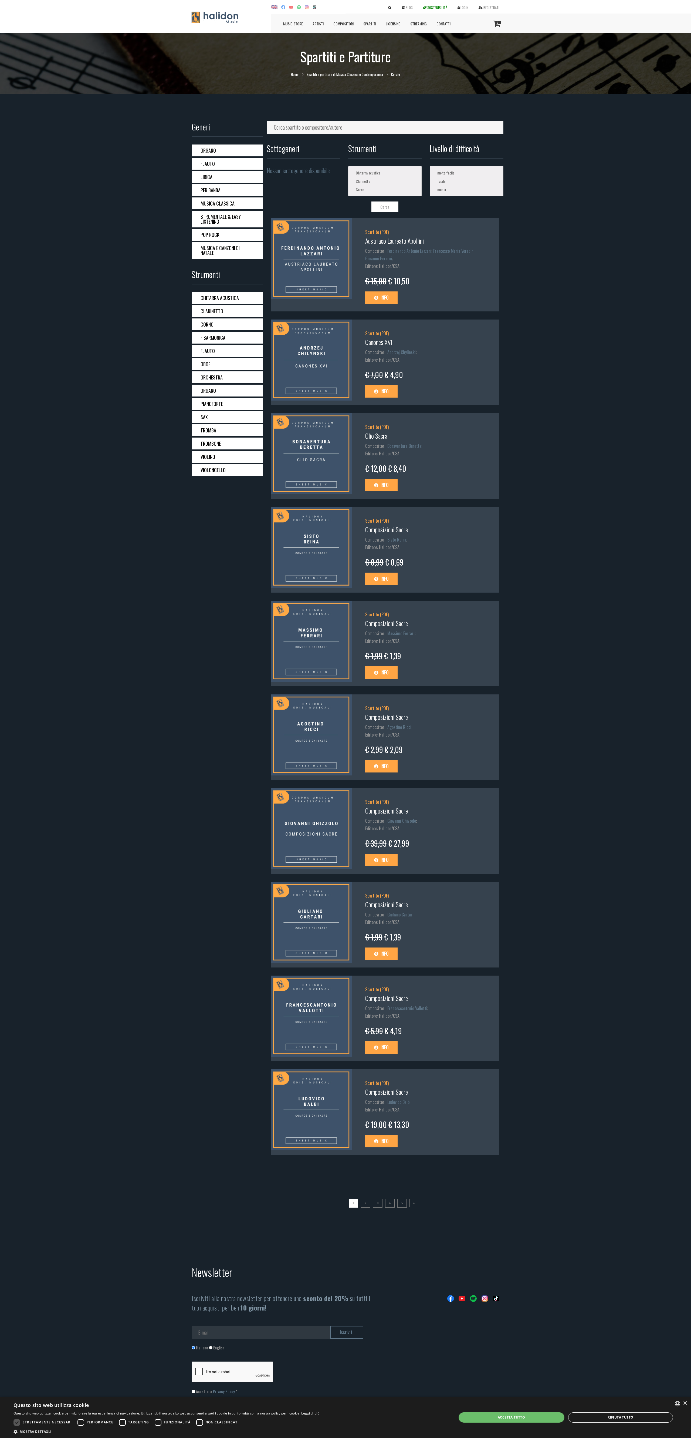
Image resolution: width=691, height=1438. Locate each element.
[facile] (466, 181)
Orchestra (212, 377)
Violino (208, 456)
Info (384, 297)
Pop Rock (210, 234)
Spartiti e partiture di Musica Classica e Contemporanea (345, 74)
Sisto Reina (396, 539)
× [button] (685, 1403)
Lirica (206, 176)
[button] (166, 1431)
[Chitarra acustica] (385, 173)
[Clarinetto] (385, 181)
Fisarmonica (213, 337)
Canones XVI (378, 342)
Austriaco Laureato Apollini (394, 241)
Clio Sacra (376, 436)
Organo (208, 150)
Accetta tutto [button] (511, 1417)
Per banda (211, 190)
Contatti (443, 23)
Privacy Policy (224, 1391)
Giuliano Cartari (400, 914)
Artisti (318, 23)
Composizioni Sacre (386, 529)
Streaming (418, 23)
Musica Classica (218, 203)
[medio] (466, 189)
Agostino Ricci (399, 727)
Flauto (208, 163)
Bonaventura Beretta (404, 446)
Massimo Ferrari (401, 633)
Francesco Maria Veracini (454, 251)
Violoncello (213, 469)
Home (295, 74)
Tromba (208, 430)
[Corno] (385, 189)
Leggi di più (310, 1413)
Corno (207, 324)
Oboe (205, 364)
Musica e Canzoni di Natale (220, 250)
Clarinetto (212, 311)
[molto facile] (466, 173)
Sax (204, 417)
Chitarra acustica (220, 297)
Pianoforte (212, 403)
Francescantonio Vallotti (407, 1008)
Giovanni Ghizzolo (401, 821)
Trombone (211, 443)
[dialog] (345, 1417)
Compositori (343, 23)
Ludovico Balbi (399, 1102)
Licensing (393, 23)
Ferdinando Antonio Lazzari (409, 251)
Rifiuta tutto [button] (620, 1417)
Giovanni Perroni (378, 258)
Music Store (293, 23)
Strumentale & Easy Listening (221, 219)
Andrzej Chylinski (401, 352)
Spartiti (369, 23)
